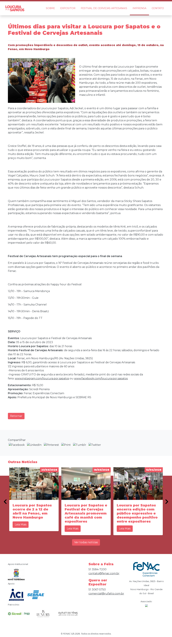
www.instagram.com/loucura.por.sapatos (42, 378)
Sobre (50, 8)
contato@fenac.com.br (104, 573)
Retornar (16, 416)
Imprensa (139, 8)
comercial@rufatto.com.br (106, 593)
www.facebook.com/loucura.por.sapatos (101, 378)
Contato (158, 8)
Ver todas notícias (86, 542)
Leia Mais (20, 524)
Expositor (67, 8)
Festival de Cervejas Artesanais (104, 8)
